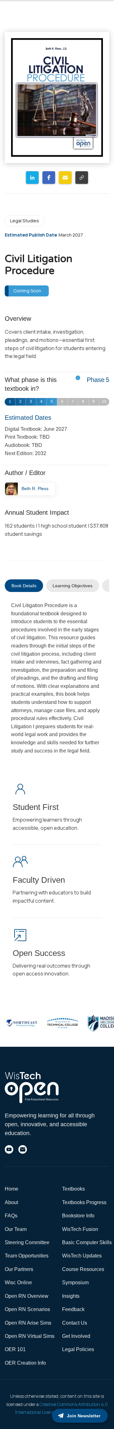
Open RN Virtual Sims (29, 1336)
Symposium (75, 1282)
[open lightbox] (57, 97)
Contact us (74, 1323)
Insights (70, 1296)
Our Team (16, 1229)
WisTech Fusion (80, 1229)
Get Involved (76, 1336)
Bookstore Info (78, 1215)
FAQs (11, 1215)
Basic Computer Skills (87, 1242)
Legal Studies (24, 221)
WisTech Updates (82, 1255)
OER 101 (15, 1349)
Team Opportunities (26, 1255)
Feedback (73, 1309)
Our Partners (19, 1269)
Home (11, 1189)
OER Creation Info (25, 1363)
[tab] (24, 585)
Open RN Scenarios (27, 1309)
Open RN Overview (26, 1296)
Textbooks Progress (84, 1202)
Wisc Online (18, 1282)
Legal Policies (78, 1349)
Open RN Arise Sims (28, 1323)
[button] (32, 177)
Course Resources (83, 1269)
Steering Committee (27, 1242)
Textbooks (73, 1189)
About (11, 1202)
